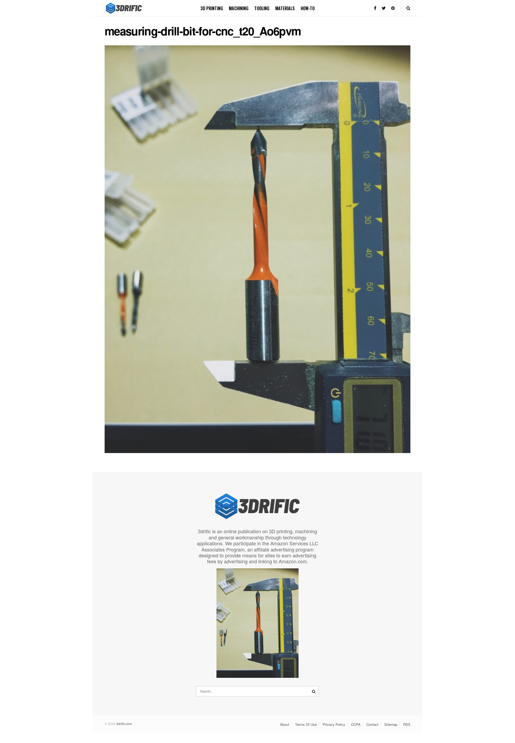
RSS (406, 724)
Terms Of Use (306, 724)
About (284, 724)
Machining (238, 8)
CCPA (355, 724)
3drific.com (124, 723)
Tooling (261, 8)
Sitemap (390, 724)
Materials (285, 8)
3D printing (211, 8)
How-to (308, 8)
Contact (372, 724)
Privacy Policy (334, 724)
